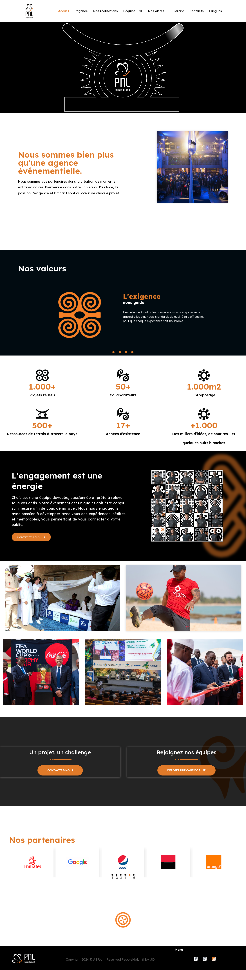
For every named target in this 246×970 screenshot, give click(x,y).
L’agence (81, 11)
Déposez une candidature (186, 770)
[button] (112, 875)
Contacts (196, 11)
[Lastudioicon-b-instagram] (205, 959)
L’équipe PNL (133, 11)
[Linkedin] (214, 959)
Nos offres (156, 11)
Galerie (178, 11)
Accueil (63, 11)
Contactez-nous (60, 770)
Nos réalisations (105, 11)
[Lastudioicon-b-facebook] (196, 959)
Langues (215, 11)
